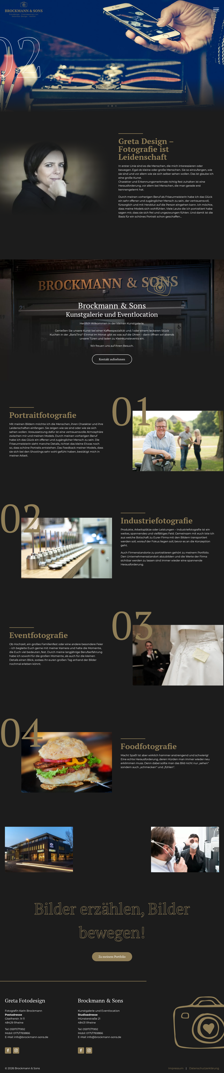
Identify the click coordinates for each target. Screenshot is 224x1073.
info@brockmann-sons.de (31, 1037)
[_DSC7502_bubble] (112, 849)
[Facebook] (8, 1050)
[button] (7, 849)
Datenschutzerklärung (204, 1068)
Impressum (175, 1068)
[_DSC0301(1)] (185, 849)
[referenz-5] (39, 849)
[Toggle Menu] (216, 9)
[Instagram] (16, 1050)
